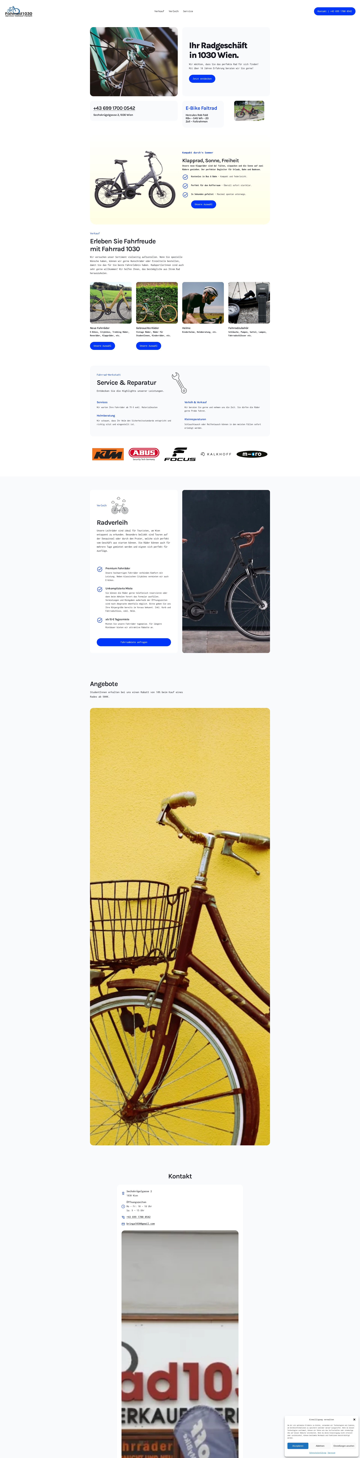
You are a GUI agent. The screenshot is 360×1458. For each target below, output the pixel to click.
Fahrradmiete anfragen (134, 642)
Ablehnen (320, 1446)
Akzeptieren (297, 1446)
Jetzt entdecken (202, 78)
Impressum (331, 1453)
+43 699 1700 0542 (114, 108)
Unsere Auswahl (203, 204)
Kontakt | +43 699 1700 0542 (335, 11)
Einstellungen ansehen (344, 1446)
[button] (354, 1419)
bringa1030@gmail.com (141, 1223)
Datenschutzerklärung (317, 1453)
